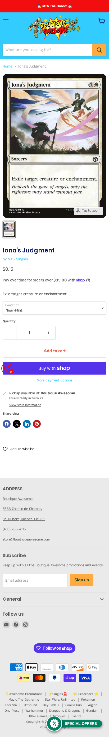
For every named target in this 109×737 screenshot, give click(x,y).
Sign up (81, 580)
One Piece (12, 710)
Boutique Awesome (18, 498)
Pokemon (88, 699)
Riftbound (29, 705)
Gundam (92, 710)
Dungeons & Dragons (64, 710)
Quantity (9, 321)
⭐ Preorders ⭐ (85, 694)
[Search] (99, 50)
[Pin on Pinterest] (37, 424)
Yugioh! (93, 705)
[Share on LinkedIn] (27, 424)
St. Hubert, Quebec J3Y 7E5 (24, 519)
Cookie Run (73, 705)
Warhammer (34, 710)
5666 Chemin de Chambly (22, 508)
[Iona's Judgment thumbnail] (9, 229)
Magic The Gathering (23, 699)
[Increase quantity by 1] (49, 333)
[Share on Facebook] (7, 424)
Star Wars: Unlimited (60, 699)
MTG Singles (18, 259)
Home (7, 66)
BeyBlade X (51, 705)
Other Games (37, 716)
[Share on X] (17, 424)
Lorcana (11, 705)
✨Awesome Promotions (23, 694)
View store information (25, 405)
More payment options (54, 380)
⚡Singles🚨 (57, 694)
